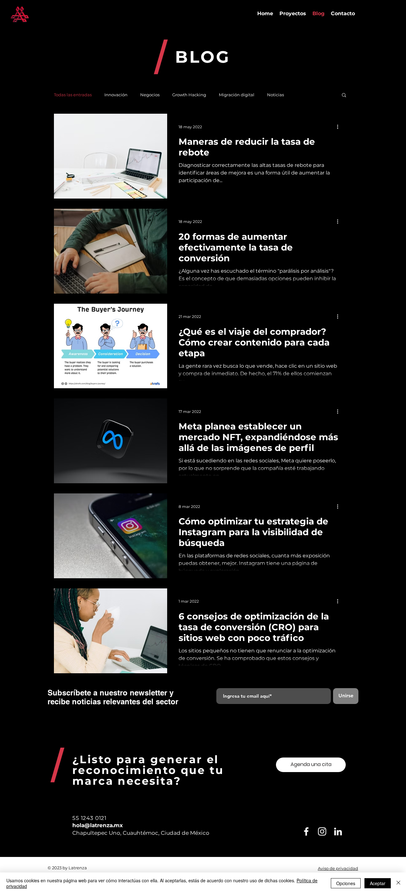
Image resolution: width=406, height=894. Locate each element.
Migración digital (236, 94)
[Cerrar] (398, 883)
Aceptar (377, 883)
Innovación (116, 94)
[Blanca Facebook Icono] (306, 831)
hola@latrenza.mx (97, 825)
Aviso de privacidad (338, 868)
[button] (344, 95)
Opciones (345, 883)
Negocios (150, 94)
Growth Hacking (189, 94)
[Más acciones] (340, 126)
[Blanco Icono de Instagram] (322, 831)
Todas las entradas (73, 94)
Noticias (275, 94)
